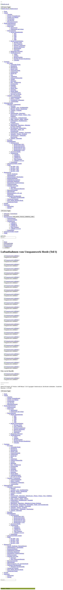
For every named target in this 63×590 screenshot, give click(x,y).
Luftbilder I (13, 222)
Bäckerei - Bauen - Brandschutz (18, 491)
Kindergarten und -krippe (17, 411)
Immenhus (13, 472)
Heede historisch (11, 413)
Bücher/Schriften (18, 439)
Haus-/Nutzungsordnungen (17, 559)
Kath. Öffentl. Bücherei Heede (15, 569)
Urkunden (16, 442)
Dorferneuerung (11, 218)
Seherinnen (17, 432)
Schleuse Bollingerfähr (16, 460)
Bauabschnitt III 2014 (19, 519)
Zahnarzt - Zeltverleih (16, 510)
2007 (15, 416)
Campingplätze (14, 484)
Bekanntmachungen (12, 404)
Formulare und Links (12, 556)
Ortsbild (12, 462)
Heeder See (13, 456)
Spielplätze (13, 469)
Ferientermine (10, 401)
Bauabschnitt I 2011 (19, 516)
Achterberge (13, 459)
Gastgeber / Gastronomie (13, 478)
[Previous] (1, 384)
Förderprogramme (12, 555)
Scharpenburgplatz (15, 453)
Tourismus (6, 444)
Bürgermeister (17, 431)
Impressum (7, 574)
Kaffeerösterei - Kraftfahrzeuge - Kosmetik (21, 500)
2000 (15, 417)
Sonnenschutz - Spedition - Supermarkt (20, 506)
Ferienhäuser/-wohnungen (17, 482)
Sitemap (9, 577)
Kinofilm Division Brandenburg (22, 441)
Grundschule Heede (12, 571)
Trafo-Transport (14, 227)
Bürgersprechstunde (12, 560)
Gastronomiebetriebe (15, 479)
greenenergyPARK (12, 220)
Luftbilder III (13, 225)
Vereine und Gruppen (12, 568)
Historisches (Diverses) (16, 433)
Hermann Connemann (19, 428)
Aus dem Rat (10, 402)
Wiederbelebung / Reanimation (15, 547)
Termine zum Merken (12, 399)
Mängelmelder (11, 562)
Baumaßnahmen (8, 216)
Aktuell (6, 395)
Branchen (13, 488)
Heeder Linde (14, 451)
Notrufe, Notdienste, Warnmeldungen (17, 546)
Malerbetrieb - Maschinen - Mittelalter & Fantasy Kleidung (25, 503)
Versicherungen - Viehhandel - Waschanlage (21, 509)
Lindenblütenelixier (15, 475)
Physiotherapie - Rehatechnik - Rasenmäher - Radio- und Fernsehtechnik (29, 504)
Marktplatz (13, 463)
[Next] (3, 384)
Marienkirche (13, 450)
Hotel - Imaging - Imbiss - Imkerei (19, 498)
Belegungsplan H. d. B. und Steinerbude (17, 563)
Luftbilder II (13, 224)
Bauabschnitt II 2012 (19, 518)
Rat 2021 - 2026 (14, 543)
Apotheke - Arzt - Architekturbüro (19, 490)
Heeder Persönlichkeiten (16, 423)
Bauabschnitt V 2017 (19, 522)
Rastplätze (13, 467)
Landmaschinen (14, 501)
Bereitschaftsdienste (12, 549)
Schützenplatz (14, 454)
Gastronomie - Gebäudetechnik (18, 497)
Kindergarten (10, 230)
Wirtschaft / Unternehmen (10, 213)
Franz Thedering (18, 426)
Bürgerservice (7, 544)
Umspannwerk (11, 221)
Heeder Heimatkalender (16, 414)
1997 (15, 420)
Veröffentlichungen (15, 435)
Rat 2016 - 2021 (14, 541)
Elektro (12, 494)
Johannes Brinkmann (19, 429)
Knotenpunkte (14, 466)
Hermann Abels (18, 425)
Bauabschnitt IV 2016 (19, 521)
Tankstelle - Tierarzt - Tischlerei (18, 507)
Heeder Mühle (14, 473)
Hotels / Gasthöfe (15, 481)
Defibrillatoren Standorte (13, 550)
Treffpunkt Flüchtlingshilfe (14, 565)
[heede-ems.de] (9, 8)
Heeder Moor (13, 470)
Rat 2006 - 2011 (14, 538)
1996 (15, 422)
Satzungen (13, 557)
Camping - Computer (15, 493)
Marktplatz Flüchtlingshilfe (17, 566)
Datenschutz (10, 575)
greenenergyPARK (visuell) (11, 231)
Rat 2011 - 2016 (14, 540)
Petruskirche (13, 448)
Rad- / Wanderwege (15, 464)
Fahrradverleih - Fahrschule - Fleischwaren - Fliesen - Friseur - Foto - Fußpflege (31, 495)
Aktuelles (9, 397)
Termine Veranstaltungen (13, 398)
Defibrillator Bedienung (13, 552)
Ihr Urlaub (10, 445)
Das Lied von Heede (15, 476)
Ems (11, 457)
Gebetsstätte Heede (15, 447)
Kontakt (6, 572)
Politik (5, 233)
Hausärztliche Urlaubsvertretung (15, 553)
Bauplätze (6, 215)
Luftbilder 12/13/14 (15, 228)
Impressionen (13, 410)
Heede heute (10, 408)
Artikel (15, 436)
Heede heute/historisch (10, 405)
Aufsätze (16, 438)
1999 (15, 419)
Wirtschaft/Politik (8, 485)
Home (5, 394)
